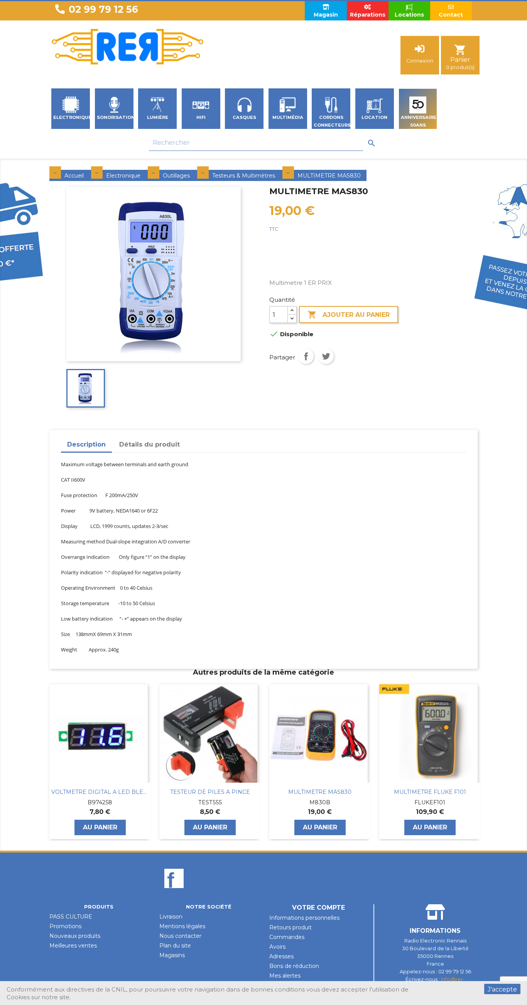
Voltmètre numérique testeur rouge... (429, 791)
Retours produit (290, 927)
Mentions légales (182, 926)
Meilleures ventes (73, 945)
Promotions (65, 926)
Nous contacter (180, 935)
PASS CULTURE (70, 916)
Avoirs (277, 946)
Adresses (281, 956)
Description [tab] (86, 444)
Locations (409, 14)
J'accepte (502, 989)
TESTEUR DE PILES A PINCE (100, 791)
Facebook (174, 891)
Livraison (170, 916)
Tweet (326, 356)
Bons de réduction (294, 966)
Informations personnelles (304, 917)
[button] (53, 761)
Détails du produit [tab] (149, 444)
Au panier (100, 827)
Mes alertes (285, 975)
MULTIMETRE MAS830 (210, 791)
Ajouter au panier (348, 314)
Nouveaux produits (74, 935)
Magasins (172, 955)
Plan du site (175, 945)
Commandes (286, 937)
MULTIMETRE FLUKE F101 (320, 791)
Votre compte (318, 907)
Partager (306, 356)
